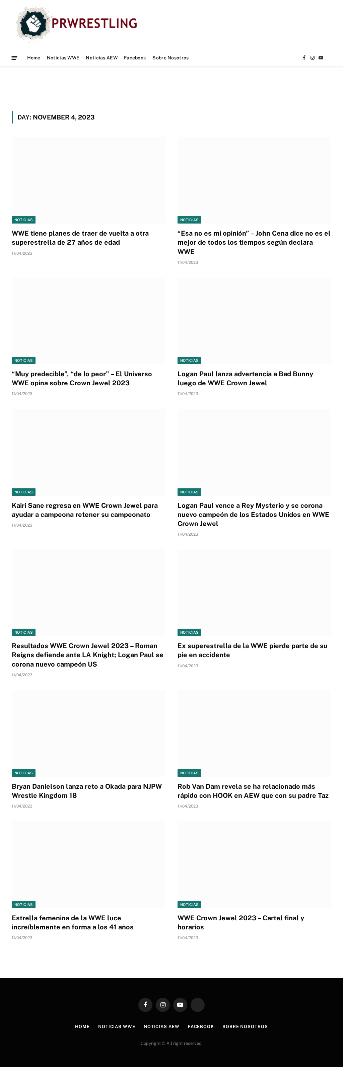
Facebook (135, 57)
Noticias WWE (63, 57)
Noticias (23, 220)
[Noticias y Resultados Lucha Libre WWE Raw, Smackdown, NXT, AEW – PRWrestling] (78, 24)
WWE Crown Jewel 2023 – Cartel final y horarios (241, 922)
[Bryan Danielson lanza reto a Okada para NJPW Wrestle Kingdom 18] (88, 733)
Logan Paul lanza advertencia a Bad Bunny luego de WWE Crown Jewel (245, 378)
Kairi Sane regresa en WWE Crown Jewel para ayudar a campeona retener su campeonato (85, 510)
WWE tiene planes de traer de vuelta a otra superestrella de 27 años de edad (80, 237)
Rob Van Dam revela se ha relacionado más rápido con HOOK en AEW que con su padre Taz (253, 790)
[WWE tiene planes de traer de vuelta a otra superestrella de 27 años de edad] (88, 180)
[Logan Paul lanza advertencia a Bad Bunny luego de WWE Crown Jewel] (254, 321)
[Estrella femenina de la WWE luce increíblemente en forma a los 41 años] (88, 864)
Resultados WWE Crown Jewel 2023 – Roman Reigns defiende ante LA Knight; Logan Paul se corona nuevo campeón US (87, 655)
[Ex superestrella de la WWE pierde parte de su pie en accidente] (254, 592)
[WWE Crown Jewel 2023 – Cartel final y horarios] (254, 864)
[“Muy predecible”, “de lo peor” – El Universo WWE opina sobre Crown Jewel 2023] (88, 321)
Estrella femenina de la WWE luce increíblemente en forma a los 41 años (73, 922)
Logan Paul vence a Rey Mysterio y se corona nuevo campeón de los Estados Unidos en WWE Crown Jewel (253, 514)
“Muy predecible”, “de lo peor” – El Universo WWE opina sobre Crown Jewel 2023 (82, 378)
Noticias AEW (101, 57)
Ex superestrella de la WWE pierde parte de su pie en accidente (253, 650)
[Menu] (14, 57)
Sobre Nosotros (170, 57)
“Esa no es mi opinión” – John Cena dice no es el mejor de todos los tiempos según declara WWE (254, 242)
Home (34, 57)
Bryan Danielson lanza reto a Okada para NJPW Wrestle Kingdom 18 (87, 790)
